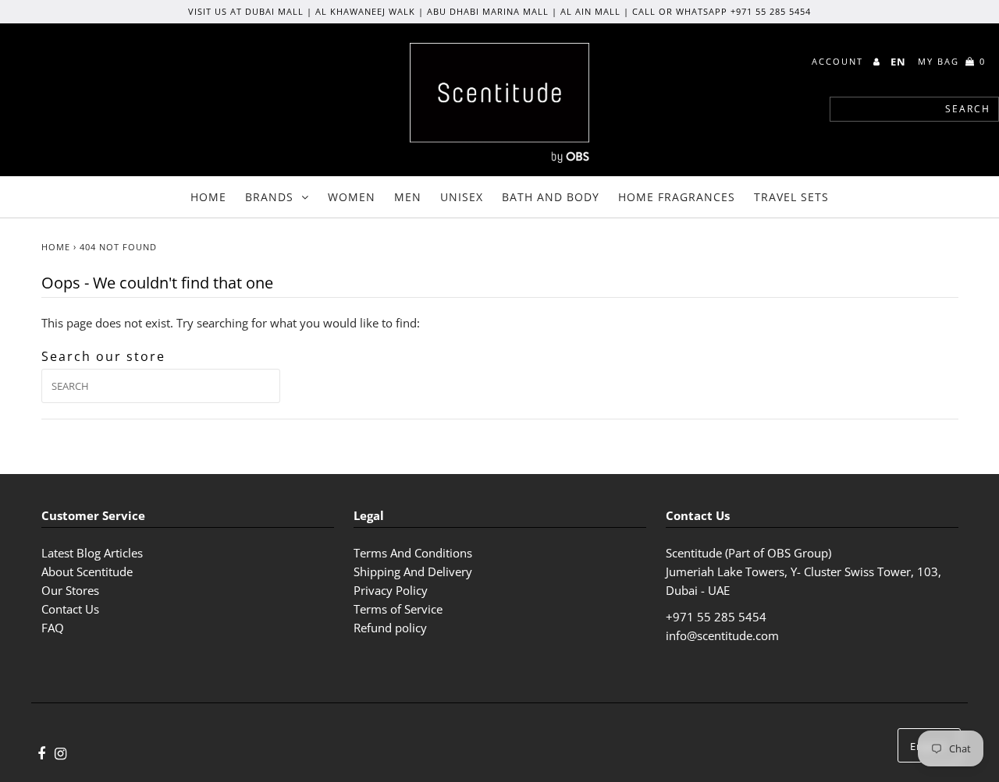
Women (351, 196)
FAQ (52, 627)
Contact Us (70, 609)
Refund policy (390, 627)
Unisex (461, 196)
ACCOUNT (839, 61)
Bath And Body (550, 196)
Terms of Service (398, 609)
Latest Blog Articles (92, 553)
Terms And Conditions (413, 553)
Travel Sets (791, 196)
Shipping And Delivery (413, 571)
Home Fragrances (676, 196)
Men (407, 196)
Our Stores (70, 590)
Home (208, 196)
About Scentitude (87, 571)
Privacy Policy (391, 590)
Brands (269, 196)
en (898, 62)
